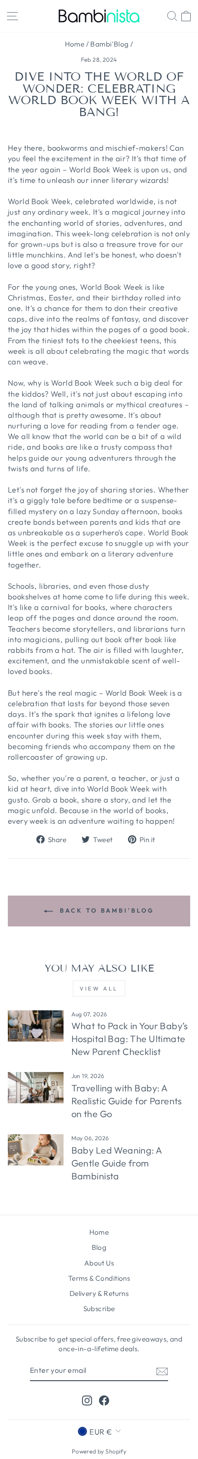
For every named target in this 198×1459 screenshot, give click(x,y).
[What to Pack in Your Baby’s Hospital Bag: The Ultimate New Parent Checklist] (36, 1026)
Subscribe (99, 1308)
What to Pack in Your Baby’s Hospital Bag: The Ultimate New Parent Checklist (129, 1038)
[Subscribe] (162, 1371)
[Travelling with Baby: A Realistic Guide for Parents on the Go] (36, 1087)
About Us (99, 1263)
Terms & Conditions (99, 1278)
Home (75, 44)
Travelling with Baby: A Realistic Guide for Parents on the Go (126, 1100)
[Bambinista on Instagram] (87, 1400)
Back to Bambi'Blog (105, 910)
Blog (99, 1247)
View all (99, 988)
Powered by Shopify (99, 1451)
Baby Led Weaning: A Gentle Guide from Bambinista (116, 1163)
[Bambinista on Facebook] (104, 1400)
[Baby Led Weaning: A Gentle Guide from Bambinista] (36, 1150)
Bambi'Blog (109, 44)
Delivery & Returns (99, 1293)
